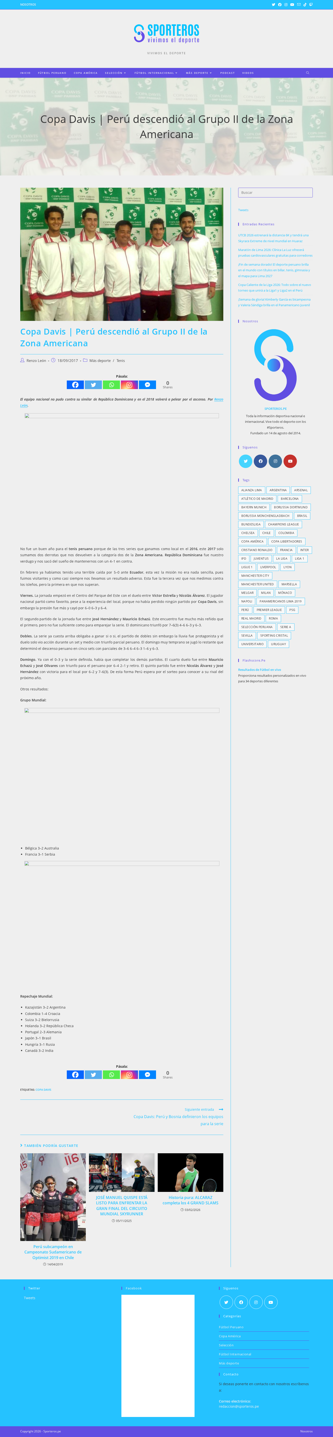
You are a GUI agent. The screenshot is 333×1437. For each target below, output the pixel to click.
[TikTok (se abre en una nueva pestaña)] (305, 4)
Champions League (283, 524)
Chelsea (248, 533)
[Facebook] (75, 385)
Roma (273, 618)
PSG (292, 610)
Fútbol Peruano (231, 1327)
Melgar (247, 593)
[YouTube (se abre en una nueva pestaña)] (292, 4)
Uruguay (278, 644)
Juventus (261, 558)
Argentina (278, 490)
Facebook (134, 1288)
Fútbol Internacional (235, 1354)
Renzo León (36, 360)
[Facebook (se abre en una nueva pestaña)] (280, 4)
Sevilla (247, 635)
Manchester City (255, 576)
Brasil (302, 516)
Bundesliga (251, 524)
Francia (286, 550)
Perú (245, 610)
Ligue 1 (247, 567)
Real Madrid (251, 618)
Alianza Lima (251, 490)
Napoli (246, 601)
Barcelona (290, 499)
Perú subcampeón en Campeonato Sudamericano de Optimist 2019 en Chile (53, 1252)
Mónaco (285, 593)
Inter (304, 550)
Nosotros (28, 4)
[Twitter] (93, 385)
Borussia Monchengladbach (265, 516)
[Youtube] (290, 461)
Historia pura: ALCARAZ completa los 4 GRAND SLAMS (190, 1200)
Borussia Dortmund (291, 507)
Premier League (269, 610)
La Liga (281, 558)
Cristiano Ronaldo (257, 550)
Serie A (285, 627)
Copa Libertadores (286, 541)
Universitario (252, 644)
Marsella (289, 584)
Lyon (288, 567)
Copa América (252, 541)
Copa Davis (43, 1089)
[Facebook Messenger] (147, 385)
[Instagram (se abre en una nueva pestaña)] (286, 4)
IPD (243, 558)
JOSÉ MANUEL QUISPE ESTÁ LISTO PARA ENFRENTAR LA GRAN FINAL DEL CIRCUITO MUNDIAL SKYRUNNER (121, 1206)
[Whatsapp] (111, 385)
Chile (266, 533)
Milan (266, 593)
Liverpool (268, 567)
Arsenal (301, 490)
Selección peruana (257, 627)
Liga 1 (299, 558)
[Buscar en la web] (307, 73)
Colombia (286, 533)
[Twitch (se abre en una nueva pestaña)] (310, 4)
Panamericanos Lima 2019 (281, 601)
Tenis (121, 360)
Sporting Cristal (274, 635)
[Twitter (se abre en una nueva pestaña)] (273, 4)
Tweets (243, 210)
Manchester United (257, 584)
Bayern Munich (253, 507)
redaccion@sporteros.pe (239, 1406)
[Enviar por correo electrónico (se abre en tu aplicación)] (299, 4)
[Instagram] (129, 385)
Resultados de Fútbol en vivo (259, 669)
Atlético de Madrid (257, 499)
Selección (226, 1345)
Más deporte (100, 360)
